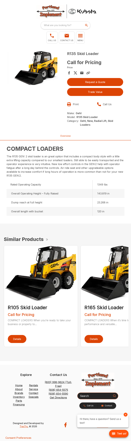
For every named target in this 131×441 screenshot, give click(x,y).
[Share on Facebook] (69, 73)
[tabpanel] (36, 68)
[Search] (114, 395)
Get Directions (58, 397)
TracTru (24, 426)
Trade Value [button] (95, 92)
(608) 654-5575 (58, 389)
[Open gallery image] (36, 68)
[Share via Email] (82, 73)
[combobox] (65, 25)
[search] (86, 25)
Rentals (33, 385)
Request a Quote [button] (95, 82)
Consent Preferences (18, 437)
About (19, 389)
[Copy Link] (88, 73)
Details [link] (17, 339)
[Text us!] (119, 434)
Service (33, 389)
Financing (19, 404)
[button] (52, 37)
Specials (33, 396)
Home (19, 385)
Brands (19, 393)
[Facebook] (65, 425)
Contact (33, 393)
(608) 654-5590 (58, 393)
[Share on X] (75, 73)
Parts (19, 400)
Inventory (19, 396)
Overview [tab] (65, 135)
